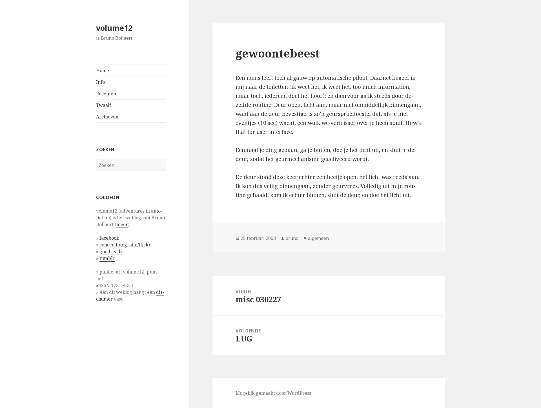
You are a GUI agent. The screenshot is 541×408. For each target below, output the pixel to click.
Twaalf (103, 105)
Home (102, 70)
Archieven (107, 117)
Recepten (106, 94)
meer (122, 224)
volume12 (114, 28)
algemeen (318, 238)
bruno (291, 238)
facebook (109, 238)
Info (100, 82)
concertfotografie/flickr (125, 245)
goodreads (110, 251)
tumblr (107, 258)
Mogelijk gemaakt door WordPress (273, 393)
